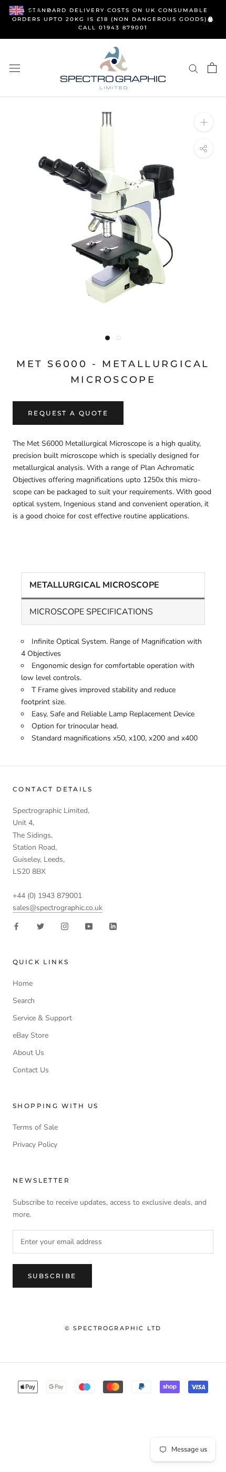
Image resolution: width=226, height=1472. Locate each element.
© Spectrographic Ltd (113, 1328)
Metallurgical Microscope (94, 585)
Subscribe (52, 1276)
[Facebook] (16, 926)
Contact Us (31, 1070)
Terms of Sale (35, 1127)
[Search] (193, 68)
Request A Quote (68, 413)
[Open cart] (212, 67)
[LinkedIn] (113, 926)
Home (23, 983)
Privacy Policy (35, 1145)
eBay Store (30, 1035)
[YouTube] (89, 926)
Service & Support (42, 1018)
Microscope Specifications (91, 612)
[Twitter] (40, 926)
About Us (28, 1053)
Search (24, 1001)
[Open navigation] (14, 68)
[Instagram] (64, 926)
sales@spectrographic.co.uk (57, 908)
